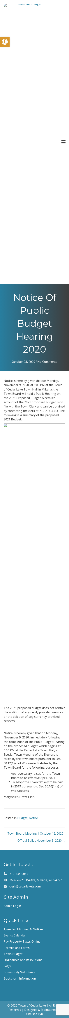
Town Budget (13, 954)
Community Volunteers (20, 972)
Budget (22, 818)
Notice (33, 818)
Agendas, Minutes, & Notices (23, 929)
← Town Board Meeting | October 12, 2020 (33, 833)
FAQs (7, 966)
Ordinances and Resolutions (23, 960)
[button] (5, 42)
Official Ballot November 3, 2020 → (41, 840)
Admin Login (12, 906)
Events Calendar (15, 935)
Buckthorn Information (20, 978)
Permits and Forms (17, 948)
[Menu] (63, 142)
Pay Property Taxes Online (22, 941)
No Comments (47, 362)
